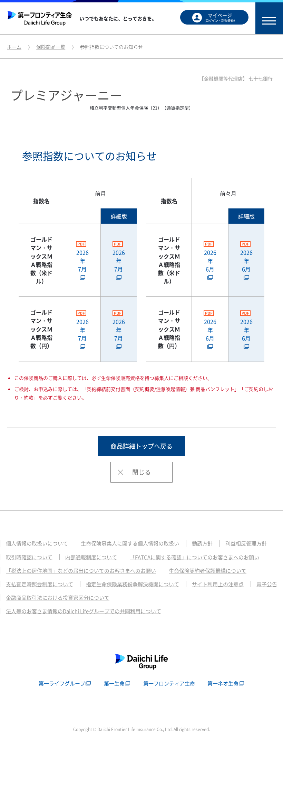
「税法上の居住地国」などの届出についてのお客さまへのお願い (81, 570)
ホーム (14, 46)
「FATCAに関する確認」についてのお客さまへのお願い (194, 557)
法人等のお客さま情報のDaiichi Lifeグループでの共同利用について (83, 611)
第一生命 (114, 683)
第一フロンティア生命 (169, 683)
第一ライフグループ (62, 683)
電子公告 (266, 584)
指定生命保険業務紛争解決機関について (132, 584)
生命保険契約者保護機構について (207, 570)
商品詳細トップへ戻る (141, 446)
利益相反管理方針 (246, 543)
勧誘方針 (202, 543)
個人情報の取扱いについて (37, 543)
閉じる (141, 472)
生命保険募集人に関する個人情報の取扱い (130, 543)
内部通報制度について (91, 557)
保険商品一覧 (50, 46)
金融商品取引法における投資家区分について (57, 597)
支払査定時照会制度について (39, 584)
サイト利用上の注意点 (218, 584)
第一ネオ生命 (222, 683)
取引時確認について (29, 557)
